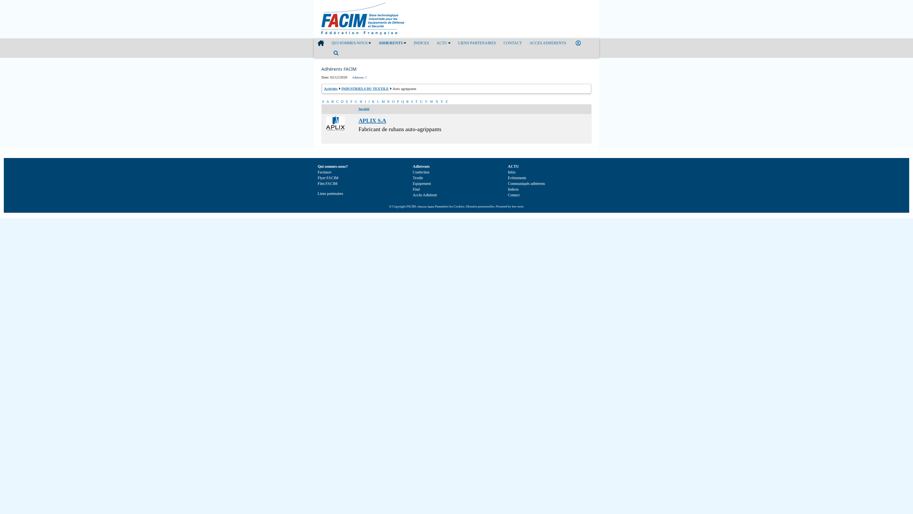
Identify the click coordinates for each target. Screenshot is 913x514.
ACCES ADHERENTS (547, 43)
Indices (513, 189)
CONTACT (513, 43)
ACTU (442, 43)
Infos (511, 172)
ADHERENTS (391, 43)
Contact (514, 195)
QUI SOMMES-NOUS (350, 43)
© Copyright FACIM (402, 206)
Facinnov (325, 172)
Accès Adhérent (425, 195)
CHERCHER (337, 53)
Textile (418, 178)
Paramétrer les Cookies (449, 206)
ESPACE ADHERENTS (579, 43)
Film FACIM (327, 184)
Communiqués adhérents (526, 184)
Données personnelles (480, 206)
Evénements (517, 178)
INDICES (421, 43)
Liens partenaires (330, 194)
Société (364, 109)
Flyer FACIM (328, 178)
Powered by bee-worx (510, 206)
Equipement (422, 184)
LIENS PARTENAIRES (477, 43)
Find (416, 189)
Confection (421, 172)
